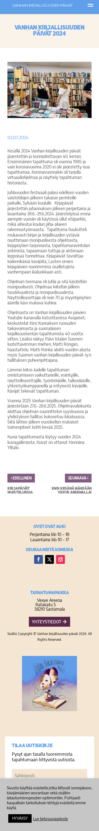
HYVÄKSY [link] (20, 818)
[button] (38, 559)
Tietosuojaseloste (49, 722)
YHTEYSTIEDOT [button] (46, 621)
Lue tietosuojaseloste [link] (50, 818)
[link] (66, 485)
